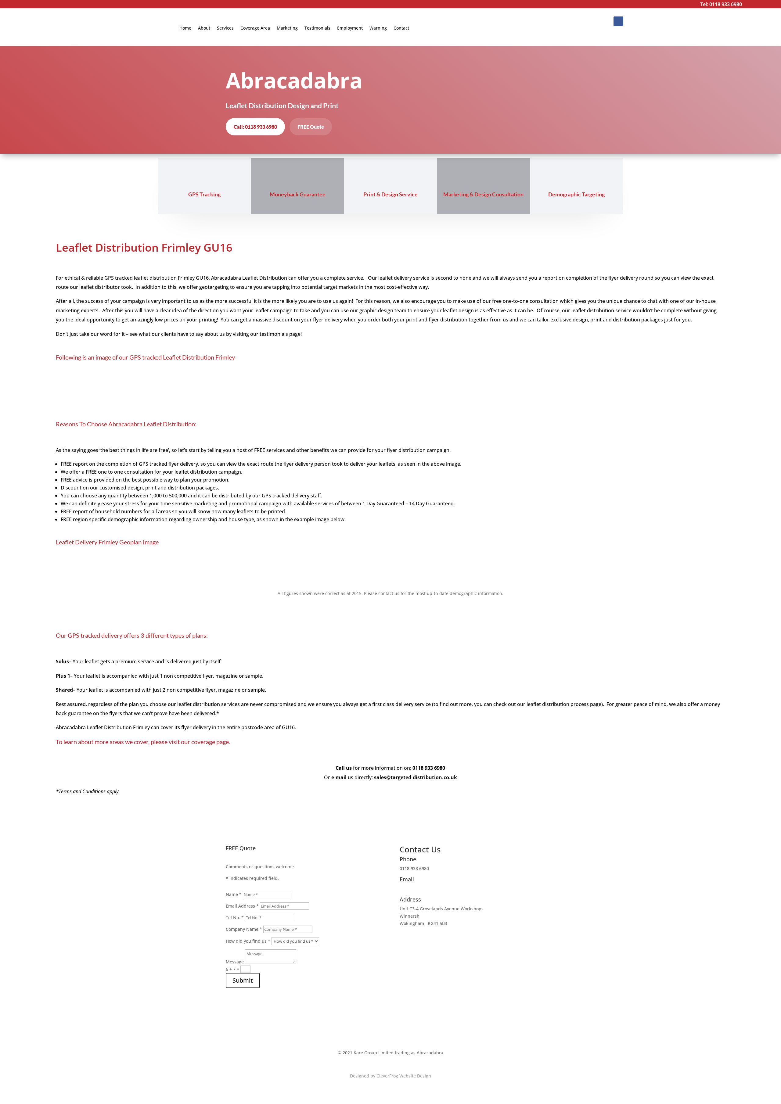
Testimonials (317, 28)
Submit (242, 980)
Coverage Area (255, 28)
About (204, 28)
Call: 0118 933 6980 (255, 127)
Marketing (287, 28)
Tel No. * (235, 917)
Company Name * (244, 929)
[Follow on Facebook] (618, 21)
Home (185, 28)
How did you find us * (248, 941)
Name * (234, 894)
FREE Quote (310, 127)
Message (235, 962)
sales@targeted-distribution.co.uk (434, 888)
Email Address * (242, 906)
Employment (350, 28)
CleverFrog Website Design (403, 1076)
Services (225, 28)
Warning (378, 28)
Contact (401, 28)
